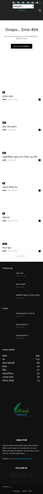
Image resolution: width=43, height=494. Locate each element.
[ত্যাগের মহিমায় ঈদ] (21, 174)
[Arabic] (15, 3)
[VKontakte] (30, 475)
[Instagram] (24, 475)
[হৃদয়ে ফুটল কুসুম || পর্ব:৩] (8, 327)
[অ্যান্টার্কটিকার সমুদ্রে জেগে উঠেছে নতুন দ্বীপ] (21, 144)
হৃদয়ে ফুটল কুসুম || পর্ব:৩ (22, 324)
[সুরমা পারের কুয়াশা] (21, 114)
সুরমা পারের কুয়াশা (9, 126)
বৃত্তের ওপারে (7, 96)
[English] (24, 3)
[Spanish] (39, 3)
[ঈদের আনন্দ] (21, 235)
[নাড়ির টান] (21, 205)
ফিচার (4, 153)
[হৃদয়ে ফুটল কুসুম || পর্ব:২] (8, 338)
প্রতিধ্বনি (4, 99)
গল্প (3, 92)
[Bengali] (19, 3)
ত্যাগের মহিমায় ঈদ (9, 187)
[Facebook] (18, 475)
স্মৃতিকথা (4, 244)
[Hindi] (29, 3)
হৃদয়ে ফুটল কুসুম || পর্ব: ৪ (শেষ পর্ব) (25, 313)
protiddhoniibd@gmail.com (22, 458)
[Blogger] (12, 475)
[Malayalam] (34, 3)
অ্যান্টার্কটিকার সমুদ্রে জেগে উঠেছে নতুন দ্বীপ (19, 157)
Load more (21, 256)
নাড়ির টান (6, 217)
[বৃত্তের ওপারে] (21, 84)
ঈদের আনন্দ (6, 247)
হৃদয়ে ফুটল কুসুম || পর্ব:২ (22, 335)
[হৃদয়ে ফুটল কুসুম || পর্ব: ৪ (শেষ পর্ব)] (8, 316)
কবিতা (4, 122)
